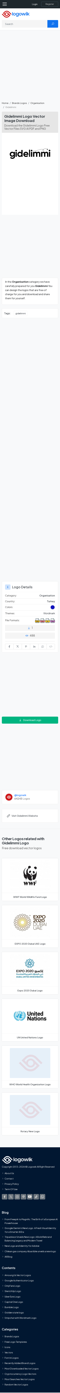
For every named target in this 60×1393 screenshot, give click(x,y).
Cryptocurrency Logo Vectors (20, 1373)
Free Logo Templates (16, 1341)
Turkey (51, 601)
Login (35, 4)
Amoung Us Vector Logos (18, 1275)
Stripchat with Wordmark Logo (20, 1317)
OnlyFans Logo (12, 1285)
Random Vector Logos (16, 1384)
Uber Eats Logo (12, 1296)
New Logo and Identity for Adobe (22, 1245)
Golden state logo (14, 1312)
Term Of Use (11, 1189)
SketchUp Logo (13, 1291)
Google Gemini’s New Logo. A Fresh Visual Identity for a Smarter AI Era (30, 1230)
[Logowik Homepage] (16, 13)
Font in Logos (12, 1357)
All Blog (8, 1256)
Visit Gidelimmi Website (25, 815)
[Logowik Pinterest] (23, 1196)
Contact (9, 1178)
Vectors (9, 1352)
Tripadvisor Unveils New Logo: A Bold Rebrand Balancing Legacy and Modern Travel (28, 1238)
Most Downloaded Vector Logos (22, 1368)
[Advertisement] (30, 67)
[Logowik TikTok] (36, 1196)
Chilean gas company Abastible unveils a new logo (30, 1251)
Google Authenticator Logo (19, 1280)
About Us (9, 1173)
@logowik (20, 795)
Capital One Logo (14, 1301)
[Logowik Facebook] (4, 1196)
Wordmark (49, 613)
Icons (7, 1347)
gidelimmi (20, 313)
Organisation (37, 102)
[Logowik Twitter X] (11, 1196)
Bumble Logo (12, 1307)
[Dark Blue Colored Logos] (52, 607)
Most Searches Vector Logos (20, 1379)
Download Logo (32, 720)
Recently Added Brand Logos (20, 1363)
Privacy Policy (12, 1183)
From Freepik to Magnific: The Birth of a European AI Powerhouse (31, 1221)
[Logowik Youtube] (30, 1196)
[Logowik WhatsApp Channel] (42, 1196)
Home (5, 102)
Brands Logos (19, 102)
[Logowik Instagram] (17, 1196)
